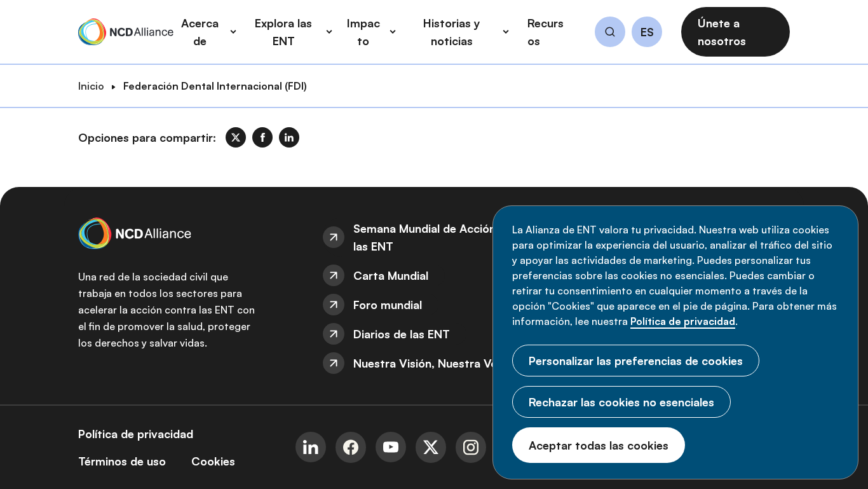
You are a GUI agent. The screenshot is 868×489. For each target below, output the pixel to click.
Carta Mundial (390, 275)
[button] (610, 33)
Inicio (91, 85)
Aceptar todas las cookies (598, 445)
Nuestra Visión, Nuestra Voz (428, 363)
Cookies (213, 461)
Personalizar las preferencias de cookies (636, 361)
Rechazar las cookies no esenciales (621, 402)
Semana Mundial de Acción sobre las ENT (441, 237)
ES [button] (647, 32)
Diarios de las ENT (401, 334)
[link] (236, 137)
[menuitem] (434, 237)
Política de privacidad (682, 321)
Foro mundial (387, 305)
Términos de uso (122, 461)
